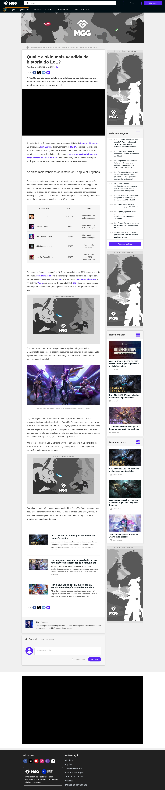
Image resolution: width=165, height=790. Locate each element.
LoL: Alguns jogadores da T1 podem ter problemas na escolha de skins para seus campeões (125, 215)
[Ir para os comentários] (48, 72)
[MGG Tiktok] (53, 761)
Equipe (68, 764)
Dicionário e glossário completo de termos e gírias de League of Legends (123, 502)
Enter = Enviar (80, 659)
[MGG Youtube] (36, 761)
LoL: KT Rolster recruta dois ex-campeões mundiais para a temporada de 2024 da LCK (126, 197)
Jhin (75, 283)
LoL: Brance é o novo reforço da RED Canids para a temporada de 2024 (126, 225)
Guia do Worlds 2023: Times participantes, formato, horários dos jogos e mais (126, 234)
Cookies (69, 781)
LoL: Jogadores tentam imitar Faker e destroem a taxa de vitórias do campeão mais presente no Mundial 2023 (125, 164)
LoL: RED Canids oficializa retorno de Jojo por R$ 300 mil (125, 206)
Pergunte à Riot (43, 276)
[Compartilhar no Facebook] (34, 72)
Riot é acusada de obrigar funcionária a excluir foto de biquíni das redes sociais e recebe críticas (72, 586)
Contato (69, 760)
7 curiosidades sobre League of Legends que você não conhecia (124, 428)
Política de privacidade (76, 785)
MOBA (73, 147)
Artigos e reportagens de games (41, 47)
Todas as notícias (125, 244)
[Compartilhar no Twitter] (39, 72)
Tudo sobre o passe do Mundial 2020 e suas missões (123, 535)
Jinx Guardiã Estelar (86, 279)
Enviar (96, 659)
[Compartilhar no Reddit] (44, 72)
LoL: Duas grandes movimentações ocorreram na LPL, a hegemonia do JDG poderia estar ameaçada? (125, 187)
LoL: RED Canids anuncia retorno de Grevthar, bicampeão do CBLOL (126, 153)
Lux (61, 279)
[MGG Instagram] (42, 761)
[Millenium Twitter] (31, 761)
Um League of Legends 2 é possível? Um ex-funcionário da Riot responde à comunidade (74, 561)
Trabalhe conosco (73, 768)
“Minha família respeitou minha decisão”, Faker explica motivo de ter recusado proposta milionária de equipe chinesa (126, 143)
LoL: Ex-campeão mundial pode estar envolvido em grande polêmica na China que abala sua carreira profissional (126, 175)
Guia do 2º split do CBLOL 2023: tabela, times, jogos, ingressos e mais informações (124, 363)
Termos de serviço (74, 776)
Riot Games (45, 147)
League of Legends (61, 47)
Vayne (40, 283)
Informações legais (74, 772)
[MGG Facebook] (25, 761)
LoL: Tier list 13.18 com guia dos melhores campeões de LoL (73, 536)
